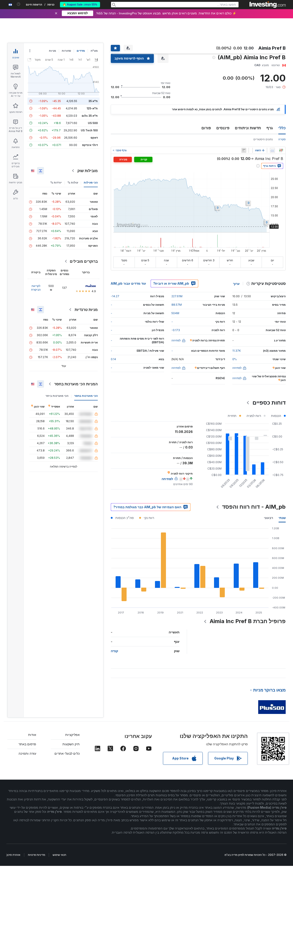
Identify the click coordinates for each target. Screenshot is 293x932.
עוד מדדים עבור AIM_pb (128, 283)
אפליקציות (72, 735)
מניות (52, 50)
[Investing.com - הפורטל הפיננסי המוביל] (268, 4)
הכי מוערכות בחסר (86, 395)
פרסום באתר (27, 744)
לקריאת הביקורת (36, 287)
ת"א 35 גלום (90, 115)
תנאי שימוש (59, 854)
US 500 (93, 123)
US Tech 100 (89, 130)
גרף (269, 128)
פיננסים (222, 128)
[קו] (272, 150)
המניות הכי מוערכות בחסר (76, 384)
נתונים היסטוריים (263, 139)
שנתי (282, 518)
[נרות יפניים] (281, 150)
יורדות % (56, 182)
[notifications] (18, 4)
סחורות (66, 50)
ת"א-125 (92, 108)
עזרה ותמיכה (27, 753)
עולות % (73, 182)
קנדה (114, 651)
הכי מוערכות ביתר (57, 395)
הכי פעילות (91, 182)
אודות (32, 735)
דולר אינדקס (90, 145)
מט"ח (94, 50)
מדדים (81, 50)
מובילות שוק (87, 170)
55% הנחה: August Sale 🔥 (80, 4)
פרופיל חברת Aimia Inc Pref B (248, 621)
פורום (206, 128)
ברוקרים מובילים (84, 261)
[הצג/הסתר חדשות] (243, 150)
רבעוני (268, 518)
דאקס (94, 137)
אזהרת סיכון (13, 854)
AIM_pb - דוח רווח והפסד (254, 506)
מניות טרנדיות (86, 309)
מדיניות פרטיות (36, 854)
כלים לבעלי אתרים (67, 753)
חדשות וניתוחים (248, 128)
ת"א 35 (93, 101)
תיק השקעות (71, 744)
